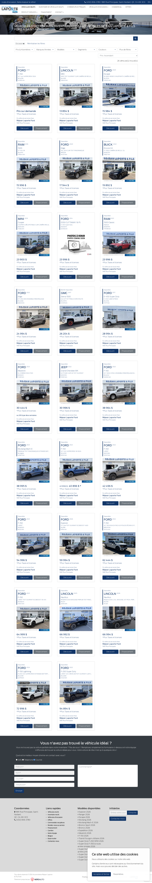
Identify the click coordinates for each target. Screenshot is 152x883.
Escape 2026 (84, 817)
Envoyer (19, 791)
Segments (82, 50)
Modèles (60, 50)
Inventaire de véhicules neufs (51, 7)
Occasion (19, 43)
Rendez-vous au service (56, 825)
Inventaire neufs (53, 814)
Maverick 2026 (84, 833)
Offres (128, 7)
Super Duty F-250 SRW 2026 (91, 841)
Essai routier (51, 838)
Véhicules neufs (53, 812)
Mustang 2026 (84, 820)
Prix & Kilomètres (23, 50)
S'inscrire (132, 813)
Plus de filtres (125, 50)
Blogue (50, 836)
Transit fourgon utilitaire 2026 (91, 838)
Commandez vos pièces (56, 822)
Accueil (124, 23)
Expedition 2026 (85, 830)
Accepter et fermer (101, 874)
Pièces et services (28, 12)
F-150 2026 (83, 836)
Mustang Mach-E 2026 (88, 822)
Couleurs (102, 50)
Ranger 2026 (84, 814)
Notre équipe (52, 833)
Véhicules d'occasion (98, 7)
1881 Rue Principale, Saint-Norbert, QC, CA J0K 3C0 (123, 2)
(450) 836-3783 (93, 2)
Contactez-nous (53, 841)
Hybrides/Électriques (76, 7)
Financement (46, 12)
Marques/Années (43, 50)
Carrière (50, 830)
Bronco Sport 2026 (86, 825)
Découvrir (24, 128)
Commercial (117, 7)
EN (149, 2)
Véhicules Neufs (28, 7)
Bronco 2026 (84, 828)
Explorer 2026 (84, 812)
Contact (59, 12)
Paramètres (118, 874)
